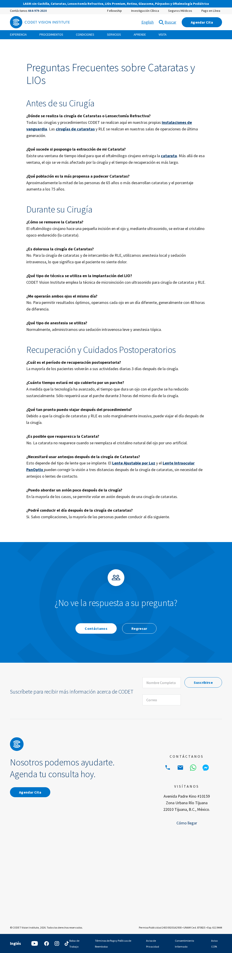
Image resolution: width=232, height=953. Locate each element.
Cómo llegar (186, 823)
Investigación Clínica (145, 11)
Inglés (15, 943)
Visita (163, 34)
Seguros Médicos (180, 11)
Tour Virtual (168, 4)
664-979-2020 (37, 11)
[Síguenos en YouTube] (34, 943)
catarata (169, 155)
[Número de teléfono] (167, 767)
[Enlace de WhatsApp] (193, 767)
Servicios (114, 34)
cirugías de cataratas (75, 129)
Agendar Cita (202, 22)
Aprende (140, 34)
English (147, 22)
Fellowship (114, 11)
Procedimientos (51, 34)
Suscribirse (203, 682)
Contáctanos (96, 628)
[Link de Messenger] (205, 767)
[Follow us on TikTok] (66, 943)
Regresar (139, 628)
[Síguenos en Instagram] (56, 943)
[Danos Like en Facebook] (46, 943)
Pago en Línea (210, 11)
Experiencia (18, 34)
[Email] (180, 767)
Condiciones (85, 34)
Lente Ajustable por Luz (133, 463)
